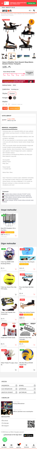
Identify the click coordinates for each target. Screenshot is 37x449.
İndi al (5, 108)
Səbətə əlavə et (14, 108)
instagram (6, 425)
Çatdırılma (22, 389)
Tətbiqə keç (31, 3)
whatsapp (6, 423)
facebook (5, 420)
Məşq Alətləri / (10, 13)
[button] (34, 10)
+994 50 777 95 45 (10, 7)
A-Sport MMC (11, 119)
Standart (12, 93)
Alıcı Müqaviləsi (6, 389)
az (30, 10)
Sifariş (21, 385)
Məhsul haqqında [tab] (9, 127)
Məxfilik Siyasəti (7, 392)
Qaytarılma (23, 392)
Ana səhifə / (4, 13)
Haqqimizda (5, 385)
